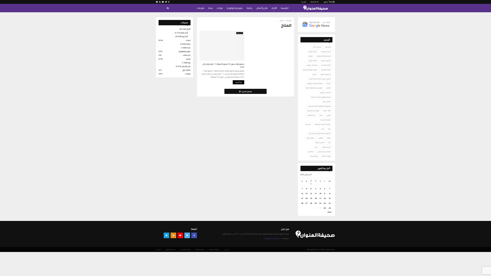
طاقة (329, 137)
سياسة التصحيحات (185, 249)
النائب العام (327, 110)
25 (316, 203)
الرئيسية (284, 8)
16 (325, 198)
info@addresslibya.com (273, 238)
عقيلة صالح (310, 137)
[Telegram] (166, 235)
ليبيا (329, 142)
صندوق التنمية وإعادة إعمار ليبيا (320, 133)
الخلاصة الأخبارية (170, 249)
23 (325, 203)
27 (306, 203)
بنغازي (328, 115)
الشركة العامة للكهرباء (314, 83)
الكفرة (328, 87)
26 (311, 203)
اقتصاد (310, 55)
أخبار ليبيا (328, 46)
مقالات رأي (186, 70)
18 (316, 198)
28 (302, 203)
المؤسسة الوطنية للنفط (314, 87)
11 (316, 193)
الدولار (328, 83)
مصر (316, 146)
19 (311, 198)
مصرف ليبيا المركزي (324, 151)
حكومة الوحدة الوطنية (323, 124)
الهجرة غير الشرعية (313, 110)
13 (306, 193)
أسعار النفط (313, 51)
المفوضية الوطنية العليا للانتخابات (319, 106)
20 (306, 198)
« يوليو (329, 212)
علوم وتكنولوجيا (235, 8)
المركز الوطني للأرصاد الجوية (321, 97)
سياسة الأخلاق (200, 249)
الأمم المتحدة (326, 65)
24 (320, 203)
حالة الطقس (311, 115)
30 (325, 208)
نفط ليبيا (310, 151)
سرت (322, 128)
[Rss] (173, 235)
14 (302, 193)
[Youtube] (180, 235)
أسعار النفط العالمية (324, 55)
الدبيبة (315, 74)
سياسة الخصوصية (214, 249)
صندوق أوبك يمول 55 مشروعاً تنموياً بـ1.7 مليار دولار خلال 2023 (223, 65)
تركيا (320, 115)
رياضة (249, 8)
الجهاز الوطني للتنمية (310, 69)
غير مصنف (187, 55)
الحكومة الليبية (325, 74)
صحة (210, 8)
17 (320, 198)
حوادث (220, 8)
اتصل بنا (304, 1)
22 (330, 203)
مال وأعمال (262, 8)
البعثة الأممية (326, 69)
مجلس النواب (326, 146)
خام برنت (308, 124)
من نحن (226, 249)
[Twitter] (187, 235)
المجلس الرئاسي (325, 92)
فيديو (188, 59)
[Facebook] (194, 235)
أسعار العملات (326, 51)
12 (311, 193)
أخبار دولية (239, 33)
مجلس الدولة (320, 142)
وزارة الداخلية (326, 156)
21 (302, 198)
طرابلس (320, 137)
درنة (329, 128)
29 (330, 208)
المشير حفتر (327, 101)
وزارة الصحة (314, 156)
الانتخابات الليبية (312, 65)
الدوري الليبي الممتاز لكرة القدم (320, 78)
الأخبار (274, 8)
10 (320, 193)
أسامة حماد (317, 46)
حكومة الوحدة (325, 119)
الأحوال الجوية (326, 60)
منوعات (200, 8)
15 (330, 198)
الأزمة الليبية (313, 60)
